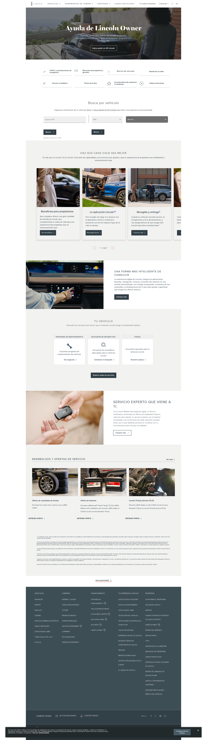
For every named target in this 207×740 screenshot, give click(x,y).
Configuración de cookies (182, 732)
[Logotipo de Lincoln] (36, 3)
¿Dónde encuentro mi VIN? (52, 138)
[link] (103, 48)
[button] (54, 4)
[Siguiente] (94, 248)
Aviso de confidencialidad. (40, 733)
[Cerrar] (198, 732)
